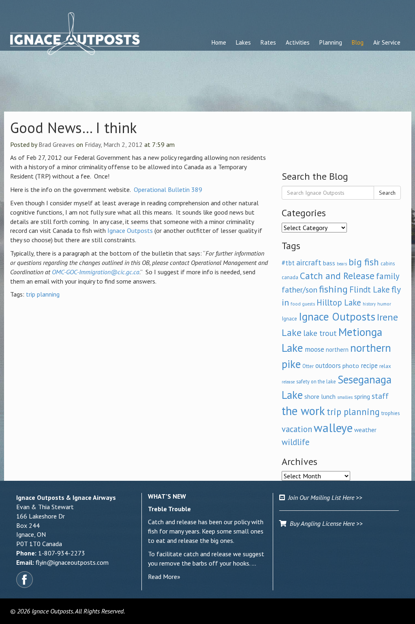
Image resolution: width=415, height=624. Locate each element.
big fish (364, 262)
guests (308, 304)
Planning (330, 42)
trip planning (43, 294)
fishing (333, 289)
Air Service (386, 42)
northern (337, 349)
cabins (388, 263)
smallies (345, 397)
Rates (268, 42)
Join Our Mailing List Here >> (323, 497)
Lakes (243, 42)
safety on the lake (316, 381)
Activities (298, 42)
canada (290, 277)
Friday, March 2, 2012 (114, 144)
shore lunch (320, 396)
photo (350, 365)
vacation (297, 429)
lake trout (320, 333)
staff (380, 396)
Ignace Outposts (130, 230)
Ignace (289, 318)
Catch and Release (337, 275)
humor (384, 304)
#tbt (288, 262)
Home (219, 42)
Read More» (164, 576)
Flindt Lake (369, 289)
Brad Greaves (57, 144)
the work (303, 410)
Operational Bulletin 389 (168, 189)
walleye (333, 427)
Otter (308, 366)
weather (365, 430)
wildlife (296, 442)
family (388, 276)
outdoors (328, 365)
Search (387, 192)
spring (362, 396)
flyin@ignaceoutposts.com (72, 562)
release (288, 382)
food (296, 304)
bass (329, 263)
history (369, 304)
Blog (358, 42)
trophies (390, 413)
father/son (299, 289)
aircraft (308, 262)
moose (314, 349)
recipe (369, 365)
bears (342, 264)
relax (385, 366)
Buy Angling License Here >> (325, 523)
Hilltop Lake (339, 302)
